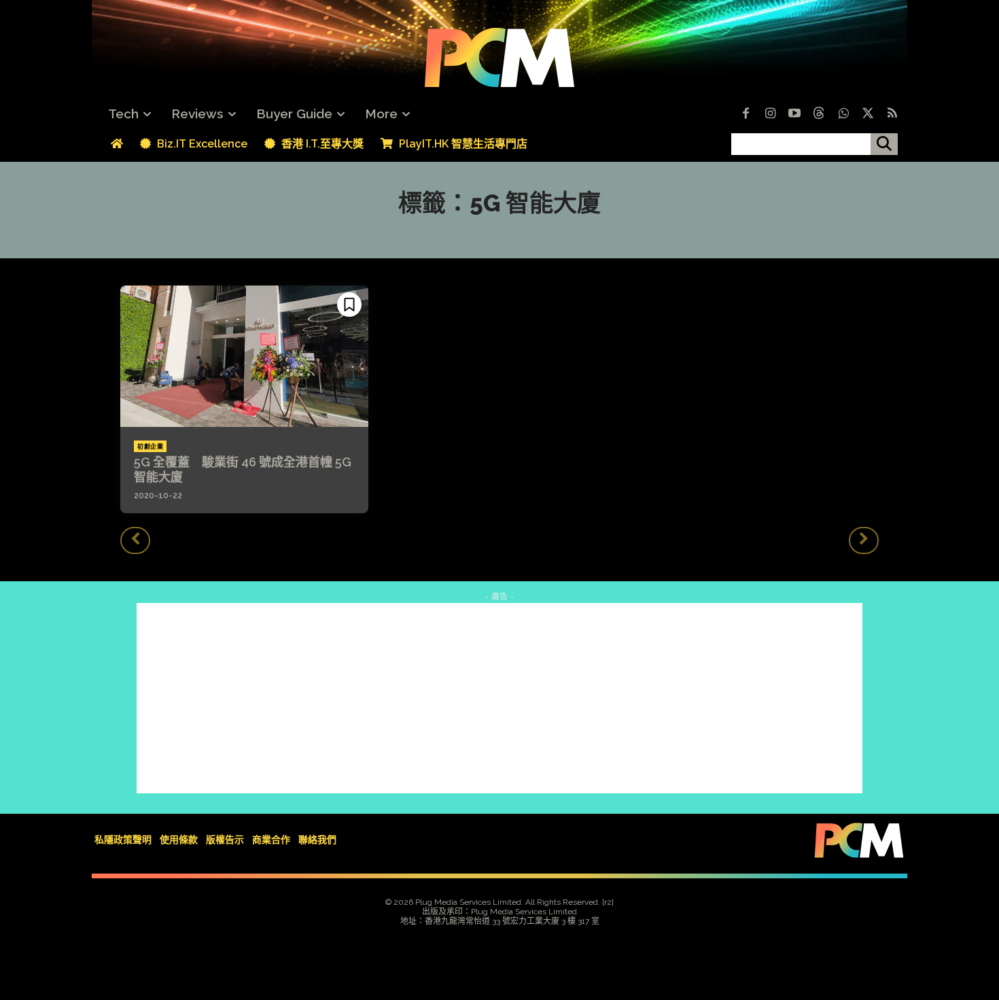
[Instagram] (770, 114)
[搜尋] (884, 144)
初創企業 (150, 446)
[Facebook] (745, 114)
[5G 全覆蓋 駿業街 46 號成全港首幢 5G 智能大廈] (244, 356)
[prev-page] (135, 540)
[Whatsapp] (843, 114)
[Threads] (819, 114)
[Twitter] (868, 114)
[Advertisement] (499, 698)
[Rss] (892, 114)
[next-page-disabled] (864, 540)
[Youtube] (794, 114)
